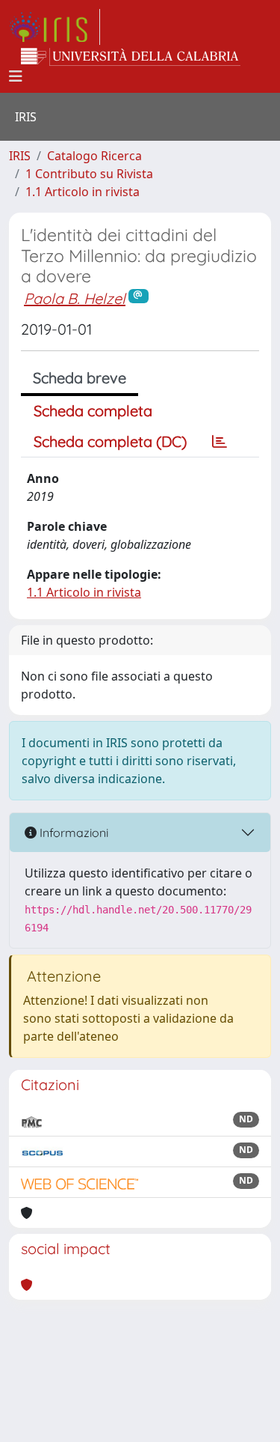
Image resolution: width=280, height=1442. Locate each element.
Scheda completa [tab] (93, 410)
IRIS (20, 155)
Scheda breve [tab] (79, 377)
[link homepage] (54, 27)
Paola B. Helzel (74, 298)
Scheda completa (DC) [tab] (110, 441)
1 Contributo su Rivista (89, 173)
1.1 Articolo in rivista (82, 191)
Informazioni (72, 832)
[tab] (219, 441)
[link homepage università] (130, 57)
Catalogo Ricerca (94, 155)
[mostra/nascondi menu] (15, 76)
